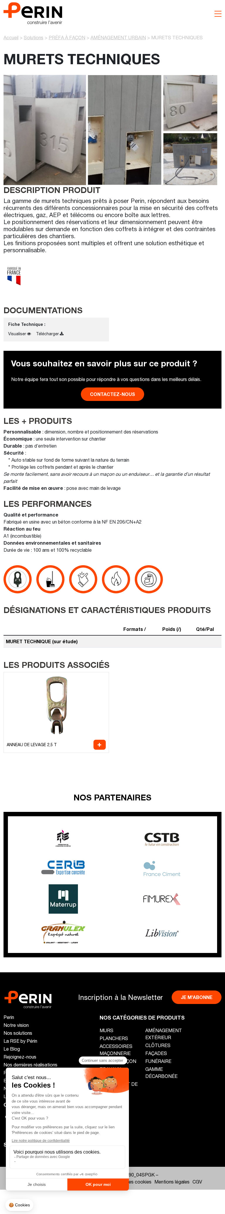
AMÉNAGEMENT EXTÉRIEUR (163, 1033)
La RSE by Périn (20, 1041)
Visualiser (17, 333)
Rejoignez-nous (20, 1056)
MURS (106, 1030)
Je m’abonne (196, 997)
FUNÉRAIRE (158, 1061)
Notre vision (16, 1025)
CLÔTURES (158, 1045)
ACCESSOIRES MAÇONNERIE (116, 1049)
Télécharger (47, 333)
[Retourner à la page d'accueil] (33, 12)
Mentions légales (172, 1181)
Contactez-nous (112, 394)
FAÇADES (156, 1053)
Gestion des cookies (129, 1181)
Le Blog (12, 1049)
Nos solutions (18, 1033)
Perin (9, 1017)
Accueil (11, 37)
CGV (197, 1181)
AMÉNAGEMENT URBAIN (118, 37)
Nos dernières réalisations (30, 1064)
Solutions (33, 37)
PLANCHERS (114, 1038)
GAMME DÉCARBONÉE (161, 1072)
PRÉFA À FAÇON (67, 37)
